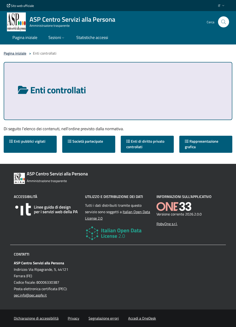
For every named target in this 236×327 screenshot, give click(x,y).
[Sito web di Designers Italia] (47, 209)
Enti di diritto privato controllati (145, 144)
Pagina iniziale (15, 53)
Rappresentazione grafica (201, 144)
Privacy (73, 318)
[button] (221, 5)
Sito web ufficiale (22, 5)
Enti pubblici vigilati (29, 141)
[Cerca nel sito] (223, 21)
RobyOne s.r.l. (166, 224)
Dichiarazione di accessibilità (36, 318)
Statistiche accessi (92, 37)
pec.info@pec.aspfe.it (30, 295)
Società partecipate (87, 141)
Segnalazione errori (103, 318)
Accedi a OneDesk (142, 318)
